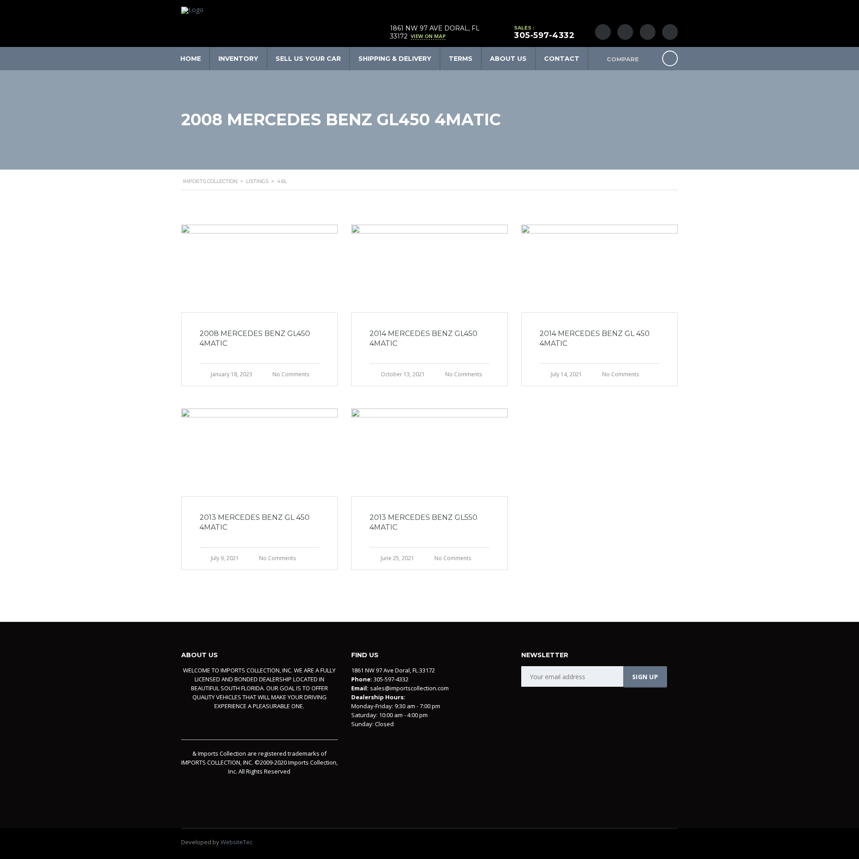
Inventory (238, 59)
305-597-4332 (544, 35)
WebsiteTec (236, 842)
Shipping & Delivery (394, 59)
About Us (508, 59)
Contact (561, 59)
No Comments (290, 374)
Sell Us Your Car (308, 59)
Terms (460, 59)
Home (190, 59)
